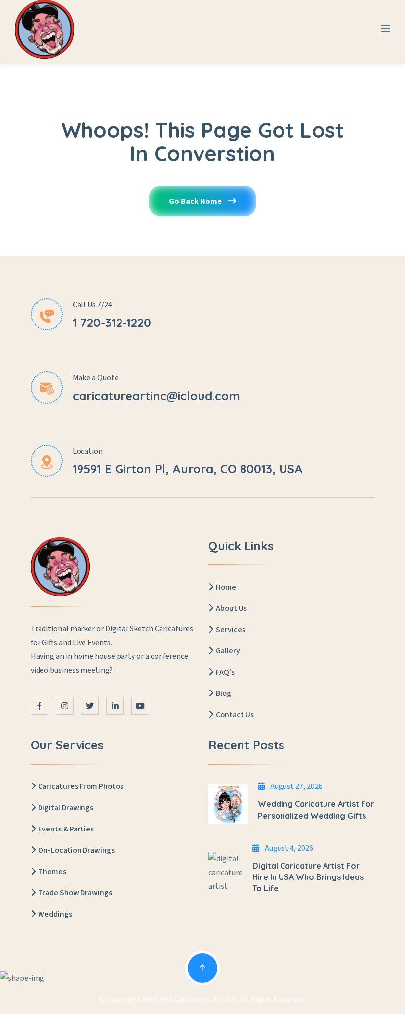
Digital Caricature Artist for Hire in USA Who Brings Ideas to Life (308, 877)
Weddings (55, 914)
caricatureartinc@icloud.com (156, 395)
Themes (52, 871)
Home (226, 587)
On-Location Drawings (76, 850)
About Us (231, 608)
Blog (223, 693)
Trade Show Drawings (75, 892)
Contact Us (235, 714)
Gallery (228, 650)
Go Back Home (196, 201)
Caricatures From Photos (80, 786)
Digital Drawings (65, 807)
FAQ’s (225, 672)
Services (230, 629)
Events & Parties (66, 829)
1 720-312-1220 (112, 322)
